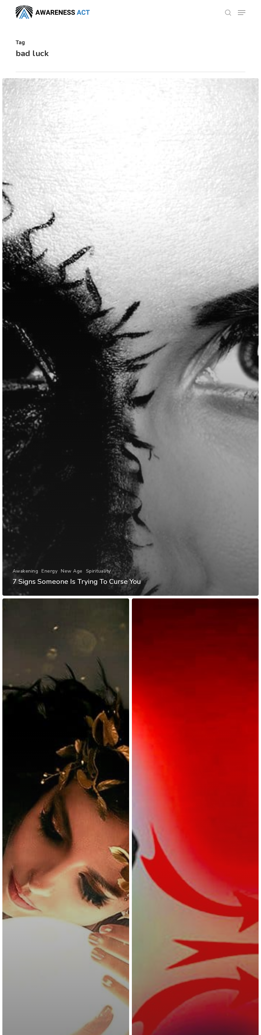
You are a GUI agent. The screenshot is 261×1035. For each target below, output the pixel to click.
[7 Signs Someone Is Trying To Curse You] (130, 337)
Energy (49, 571)
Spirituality (98, 571)
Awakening (25, 571)
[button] (241, 12)
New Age (72, 571)
